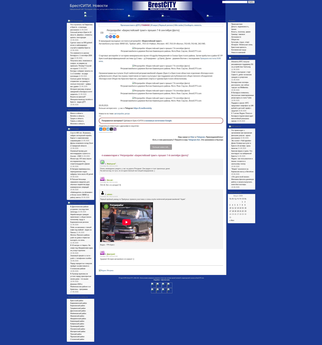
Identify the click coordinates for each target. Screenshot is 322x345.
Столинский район (77, 339)
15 (243, 208)
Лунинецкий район (77, 326)
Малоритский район (77, 331)
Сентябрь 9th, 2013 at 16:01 (109, 182)
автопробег (119, 113)
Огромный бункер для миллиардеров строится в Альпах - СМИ (80, 153)
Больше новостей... (161, 147)
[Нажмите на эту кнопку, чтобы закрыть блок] (92, 20)
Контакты (172, 21)
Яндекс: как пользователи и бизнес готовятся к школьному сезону (242, 161)
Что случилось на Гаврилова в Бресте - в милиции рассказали (81, 27)
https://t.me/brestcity (143, 108)
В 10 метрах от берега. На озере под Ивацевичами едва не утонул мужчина (81, 247)
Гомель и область (77, 121)
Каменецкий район (77, 321)
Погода (141, 21)
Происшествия (236, 24)
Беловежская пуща (238, 50)
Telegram (201, 137)
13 (238, 208)
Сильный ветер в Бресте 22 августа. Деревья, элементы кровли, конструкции (81, 34)
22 (243, 211)
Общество (112, 34)
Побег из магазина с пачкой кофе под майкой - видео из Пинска (81, 229)
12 (235, 208)
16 (245, 208)
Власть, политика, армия (240, 32)
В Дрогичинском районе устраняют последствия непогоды (79, 209)
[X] (111, 129)
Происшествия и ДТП (130, 25)
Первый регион (166, 25)
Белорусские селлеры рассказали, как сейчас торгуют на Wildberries (240, 84)
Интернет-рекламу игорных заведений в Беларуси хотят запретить (81, 91)
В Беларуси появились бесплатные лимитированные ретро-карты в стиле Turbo (242, 95)
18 (233, 211)
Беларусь (103, 21)
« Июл (231, 220)
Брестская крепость (239, 47)
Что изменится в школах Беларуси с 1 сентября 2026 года (81, 55)
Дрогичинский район (78, 311)
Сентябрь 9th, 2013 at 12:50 (109, 166)
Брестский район (76, 301)
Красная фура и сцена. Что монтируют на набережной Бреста (241, 153)
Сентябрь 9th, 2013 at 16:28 (109, 196)
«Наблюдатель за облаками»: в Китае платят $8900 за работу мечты (81, 194)
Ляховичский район (77, 329)
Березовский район (77, 306)
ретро (127, 113)
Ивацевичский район (78, 319)
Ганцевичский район (78, 308)
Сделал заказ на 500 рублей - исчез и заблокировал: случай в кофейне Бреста (81, 45)
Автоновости (236, 37)
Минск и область (76, 113)
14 (240, 208)
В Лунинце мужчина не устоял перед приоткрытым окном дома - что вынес (80, 276)
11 (233, 208)
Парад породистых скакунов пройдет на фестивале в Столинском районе (81, 266)
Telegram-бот (194, 140)
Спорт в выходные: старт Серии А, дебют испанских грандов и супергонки (241, 74)
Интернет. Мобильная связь (242, 45)
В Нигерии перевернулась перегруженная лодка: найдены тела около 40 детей (81, 171)
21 (240, 211)
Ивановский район (77, 316)
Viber (192, 137)
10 (230, 208)
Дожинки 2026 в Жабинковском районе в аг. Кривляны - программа (80, 286)
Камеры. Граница (152, 21)
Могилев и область (77, 124)
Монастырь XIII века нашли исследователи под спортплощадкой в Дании (80, 161)
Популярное (78, 21)
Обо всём (178, 25)
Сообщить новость (193, 25)
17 (230, 211)
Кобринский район (77, 324)
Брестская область (81, 203)
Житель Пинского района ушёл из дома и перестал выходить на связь (80, 237)
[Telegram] (107, 36)
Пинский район (76, 334)
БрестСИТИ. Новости (89, 6)
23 (245, 211)
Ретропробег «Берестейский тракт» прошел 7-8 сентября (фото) (143, 30)
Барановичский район (78, 303)
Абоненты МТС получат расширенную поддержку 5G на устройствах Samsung (242, 64)
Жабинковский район (78, 313)
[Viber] (110, 36)
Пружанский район (77, 337)
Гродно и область (77, 118)
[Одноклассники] (117, 36)
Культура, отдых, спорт (240, 42)
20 (238, 211)
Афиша (134, 21)
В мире (76, 129)
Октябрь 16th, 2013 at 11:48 (108, 256)
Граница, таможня (238, 34)
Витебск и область (77, 116)
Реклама (164, 21)
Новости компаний (238, 52)
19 (235, 211)
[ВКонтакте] (114, 36)
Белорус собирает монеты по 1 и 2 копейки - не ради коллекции (81, 73)
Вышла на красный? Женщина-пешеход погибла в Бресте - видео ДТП (81, 99)
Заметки (238, 126)
